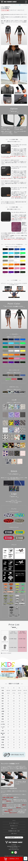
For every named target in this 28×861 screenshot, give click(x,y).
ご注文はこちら (13, 859)
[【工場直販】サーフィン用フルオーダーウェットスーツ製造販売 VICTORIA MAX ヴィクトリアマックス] (9, 1)
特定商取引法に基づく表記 (14, 830)
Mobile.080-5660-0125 (14, 849)
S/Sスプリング (21, 10)
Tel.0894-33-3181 (14, 847)
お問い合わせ (14, 833)
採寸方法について (14, 825)
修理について (14, 828)
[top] (25, 858)
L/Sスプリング (13, 10)
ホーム (14, 820)
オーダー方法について (14, 823)
